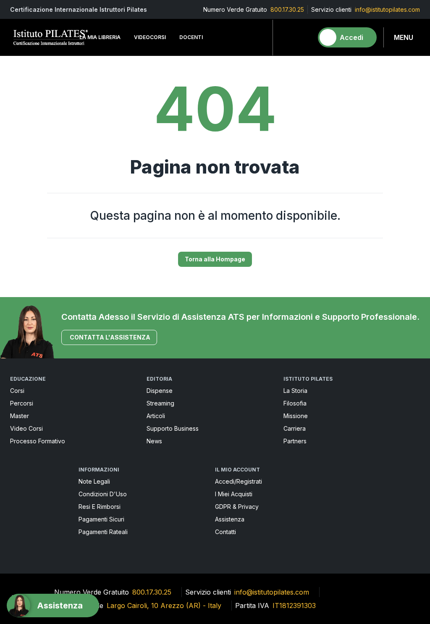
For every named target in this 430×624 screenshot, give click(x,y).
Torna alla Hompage (215, 259)
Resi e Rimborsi (100, 506)
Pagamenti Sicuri (101, 519)
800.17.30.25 (287, 9)
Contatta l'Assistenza (110, 337)
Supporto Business (173, 428)
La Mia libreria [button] (100, 37)
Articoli (156, 415)
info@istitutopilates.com (387, 9)
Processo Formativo (37, 441)
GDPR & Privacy (237, 506)
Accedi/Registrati (238, 481)
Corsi (17, 390)
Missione (295, 415)
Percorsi (21, 403)
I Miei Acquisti (233, 494)
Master (19, 415)
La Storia (295, 390)
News (154, 441)
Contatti (225, 531)
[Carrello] (302, 37)
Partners (295, 441)
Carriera (294, 428)
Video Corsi (26, 428)
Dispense (160, 390)
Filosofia (295, 403)
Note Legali (94, 481)
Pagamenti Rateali (103, 531)
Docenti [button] (191, 37)
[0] (302, 37)
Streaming (160, 403)
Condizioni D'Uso (103, 494)
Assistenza (229, 519)
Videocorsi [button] (150, 37)
